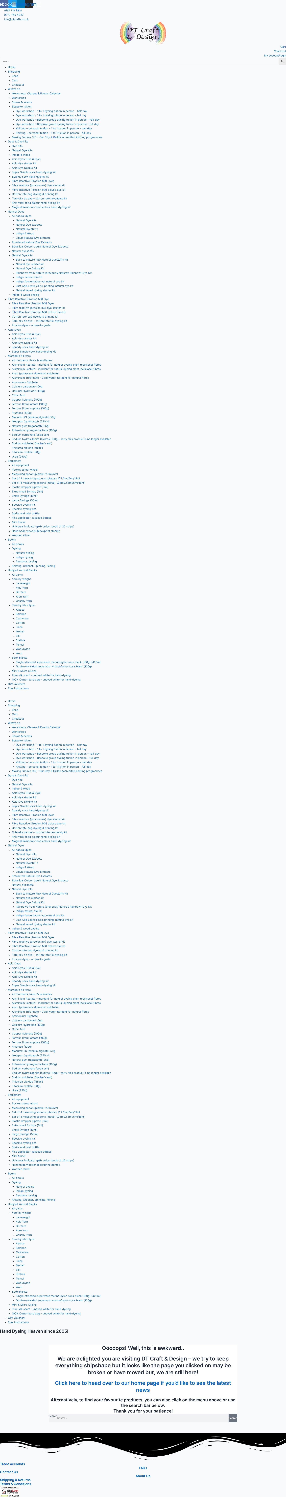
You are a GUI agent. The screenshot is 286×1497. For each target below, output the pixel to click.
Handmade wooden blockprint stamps (36, 531)
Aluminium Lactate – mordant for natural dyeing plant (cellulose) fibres (56, 369)
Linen (19, 627)
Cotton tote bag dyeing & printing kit (35, 194)
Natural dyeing (25, 552)
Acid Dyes (14, 329)
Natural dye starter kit (30, 264)
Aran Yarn (22, 596)
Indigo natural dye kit (29, 277)
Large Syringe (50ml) (25, 500)
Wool (19, 653)
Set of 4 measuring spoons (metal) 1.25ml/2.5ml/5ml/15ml (48, 482)
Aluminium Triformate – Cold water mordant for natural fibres (50, 377)
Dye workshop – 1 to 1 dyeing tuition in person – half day (51, 111)
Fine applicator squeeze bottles (31, 517)
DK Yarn (21, 592)
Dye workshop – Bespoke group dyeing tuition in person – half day (58, 119)
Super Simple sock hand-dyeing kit (34, 172)
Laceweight (23, 583)
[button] (143, 697)
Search (53, 1416)
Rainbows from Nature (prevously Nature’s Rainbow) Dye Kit (54, 272)
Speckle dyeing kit (23, 504)
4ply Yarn (22, 587)
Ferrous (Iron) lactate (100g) (29, 404)
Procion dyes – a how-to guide (31, 325)
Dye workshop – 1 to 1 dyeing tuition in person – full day (51, 115)
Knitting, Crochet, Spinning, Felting (33, 566)
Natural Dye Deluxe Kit (30, 268)
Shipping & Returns (15, 1480)
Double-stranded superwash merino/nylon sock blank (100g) (54, 666)
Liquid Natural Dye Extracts (33, 237)
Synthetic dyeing (26, 561)
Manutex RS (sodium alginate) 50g (33, 417)
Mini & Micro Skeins (24, 671)
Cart (15, 80)
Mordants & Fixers (19, 355)
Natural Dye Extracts (29, 224)
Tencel (20, 644)
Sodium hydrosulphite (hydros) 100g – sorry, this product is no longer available (61, 439)
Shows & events (22, 102)
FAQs (143, 1468)
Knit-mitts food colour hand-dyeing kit (36, 202)
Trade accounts (12, 1464)
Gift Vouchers (16, 684)
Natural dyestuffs (23, 251)
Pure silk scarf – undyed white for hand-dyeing (41, 675)
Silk (18, 635)
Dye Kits (17, 146)
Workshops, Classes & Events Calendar (36, 93)
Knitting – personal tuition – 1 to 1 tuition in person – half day (54, 128)
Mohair (20, 631)
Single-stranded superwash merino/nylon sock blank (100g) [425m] (58, 662)
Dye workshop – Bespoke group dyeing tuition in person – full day (57, 124)
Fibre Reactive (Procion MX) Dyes (33, 181)
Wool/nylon (23, 649)
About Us (143, 1476)
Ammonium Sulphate (25, 382)
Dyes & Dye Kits (18, 141)
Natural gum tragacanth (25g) (30, 426)
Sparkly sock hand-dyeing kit (30, 176)
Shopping (14, 71)
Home (11, 67)
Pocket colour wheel (25, 469)
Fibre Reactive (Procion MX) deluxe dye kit (39, 189)
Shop (15, 76)
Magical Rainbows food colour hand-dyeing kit (41, 207)
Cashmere (22, 618)
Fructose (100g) (22, 412)
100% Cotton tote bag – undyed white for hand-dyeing (46, 679)
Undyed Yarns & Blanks (22, 570)
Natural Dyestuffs (27, 229)
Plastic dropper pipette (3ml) (30, 487)
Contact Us (9, 1472)
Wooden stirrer (21, 535)
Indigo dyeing (24, 557)
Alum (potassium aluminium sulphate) (35, 373)
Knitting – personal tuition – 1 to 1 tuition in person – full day (53, 133)
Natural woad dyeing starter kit (35, 290)
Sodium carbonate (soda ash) (30, 434)
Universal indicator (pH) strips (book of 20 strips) (43, 526)
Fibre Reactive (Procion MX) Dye (28, 299)
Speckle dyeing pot (24, 509)
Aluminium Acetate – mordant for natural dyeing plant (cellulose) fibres (56, 364)
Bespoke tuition (21, 106)
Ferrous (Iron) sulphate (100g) (30, 408)
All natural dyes (21, 216)
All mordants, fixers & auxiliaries (32, 360)
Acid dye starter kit (24, 163)
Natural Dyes (16, 211)
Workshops (19, 97)
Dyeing (16, 548)
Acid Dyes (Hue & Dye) (26, 159)
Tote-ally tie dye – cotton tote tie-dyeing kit (39, 198)
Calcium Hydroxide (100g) (28, 391)
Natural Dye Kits (22, 150)
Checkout (18, 84)
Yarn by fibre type (23, 605)
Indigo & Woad (21, 154)
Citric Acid (18, 395)
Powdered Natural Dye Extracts (32, 242)
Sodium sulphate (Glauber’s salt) (32, 443)
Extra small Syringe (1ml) (27, 491)
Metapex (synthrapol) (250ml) (31, 421)
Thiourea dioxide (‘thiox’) (27, 447)
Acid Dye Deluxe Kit (24, 167)
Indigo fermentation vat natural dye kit (40, 281)
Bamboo (21, 614)
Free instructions (18, 688)
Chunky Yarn (24, 600)
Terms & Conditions (15, 1484)
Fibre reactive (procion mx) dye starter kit (38, 185)
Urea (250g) (19, 456)
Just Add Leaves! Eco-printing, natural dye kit (44, 286)
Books (12, 539)
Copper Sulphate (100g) (27, 399)
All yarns (17, 574)
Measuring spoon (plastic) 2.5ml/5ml (35, 474)
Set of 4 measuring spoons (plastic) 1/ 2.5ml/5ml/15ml (46, 478)
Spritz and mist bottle (25, 513)
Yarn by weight (21, 579)
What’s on (14, 89)
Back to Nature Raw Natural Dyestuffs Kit (42, 259)
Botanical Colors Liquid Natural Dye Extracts (40, 246)
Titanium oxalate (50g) (26, 452)
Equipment (14, 461)
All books (18, 544)
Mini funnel (18, 522)
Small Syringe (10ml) (25, 495)
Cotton (20, 622)
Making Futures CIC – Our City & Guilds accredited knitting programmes (57, 137)
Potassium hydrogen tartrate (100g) (34, 430)
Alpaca (20, 609)
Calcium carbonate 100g (27, 386)
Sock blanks (19, 657)
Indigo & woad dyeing (25, 294)
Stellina (20, 640)
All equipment (20, 465)
